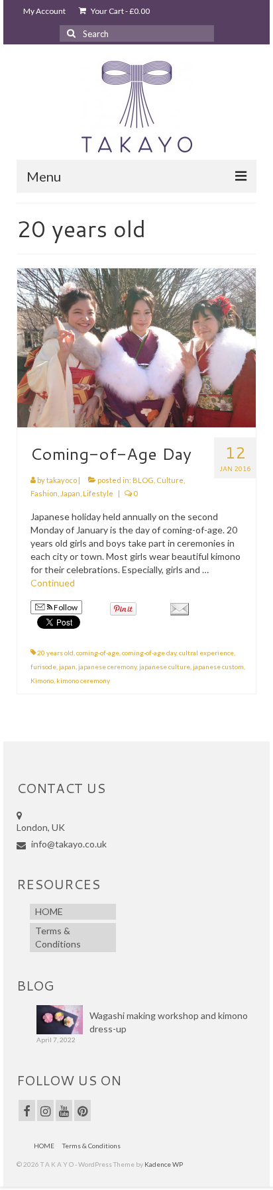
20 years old (55, 653)
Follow (65, 607)
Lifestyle (98, 493)
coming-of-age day (149, 653)
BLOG (143, 480)
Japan (70, 493)
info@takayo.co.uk (68, 843)
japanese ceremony (107, 667)
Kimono (42, 680)
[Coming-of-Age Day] (136, 346)
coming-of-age (97, 653)
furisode (43, 667)
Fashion (44, 493)
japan (67, 667)
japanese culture (164, 667)
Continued (52, 582)
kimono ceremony (83, 680)
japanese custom (218, 667)
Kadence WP (163, 1164)
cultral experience (206, 653)
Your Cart (119, 11)
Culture (170, 480)
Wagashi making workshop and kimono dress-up (168, 1022)
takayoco (61, 480)
